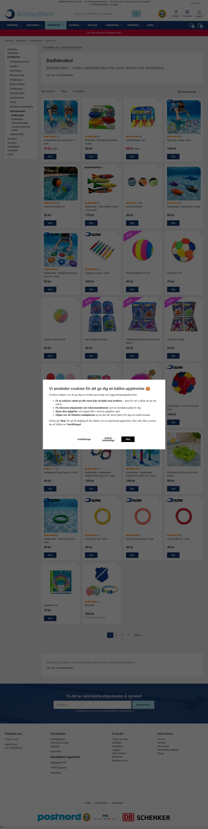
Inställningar (84, 439)
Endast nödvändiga (108, 439)
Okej (128, 439)
